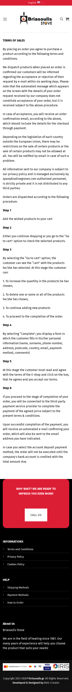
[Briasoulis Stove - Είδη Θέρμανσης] (36, 19)
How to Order (15, 602)
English (32, 2)
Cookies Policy (15, 564)
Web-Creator (51, 682)
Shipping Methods (18, 587)
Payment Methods (18, 595)
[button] (5, 19)
